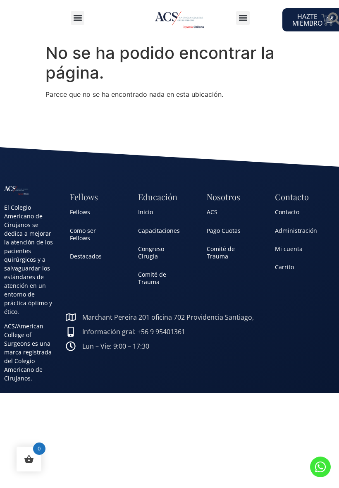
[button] (77, 18)
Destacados (86, 256)
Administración (296, 230)
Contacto (287, 212)
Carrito (284, 267)
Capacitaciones (159, 230)
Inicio (145, 212)
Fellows (80, 212)
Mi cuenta (289, 249)
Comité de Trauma (152, 278)
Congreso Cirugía (151, 252)
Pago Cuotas (224, 230)
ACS (212, 212)
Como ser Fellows (83, 234)
